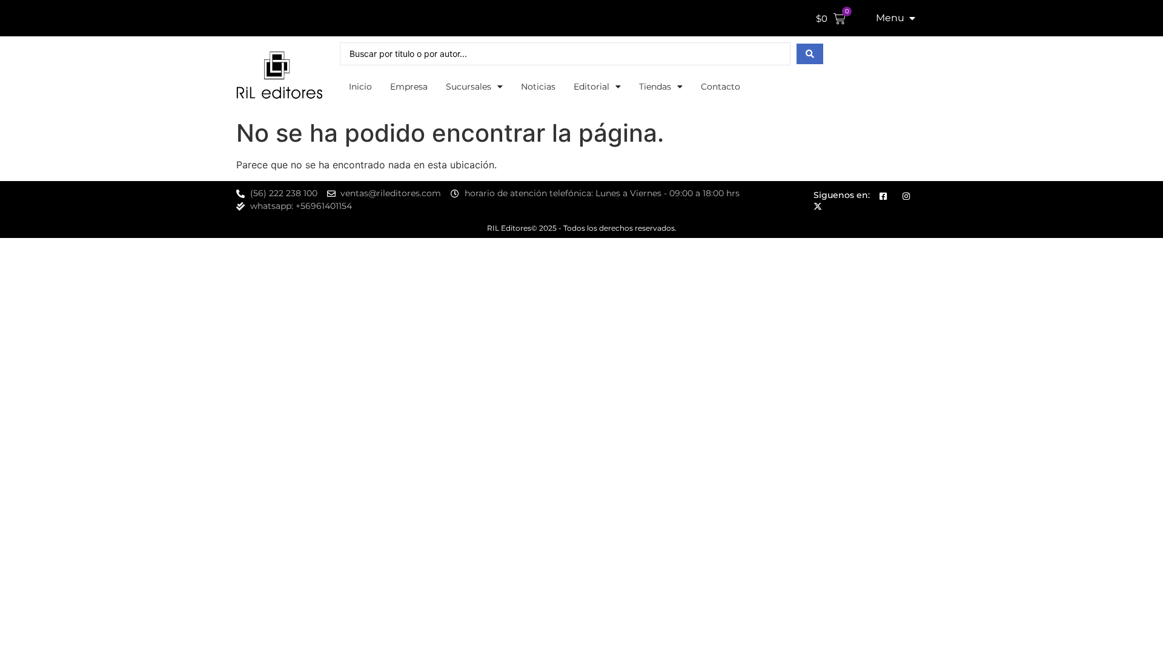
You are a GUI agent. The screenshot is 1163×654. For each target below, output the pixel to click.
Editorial (591, 86)
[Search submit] (810, 54)
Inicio (360, 86)
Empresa (409, 86)
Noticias (538, 86)
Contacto (720, 86)
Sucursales (468, 86)
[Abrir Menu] (912, 18)
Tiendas (655, 86)
